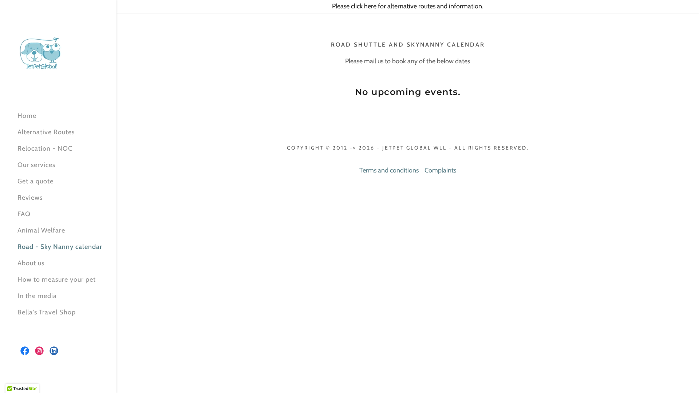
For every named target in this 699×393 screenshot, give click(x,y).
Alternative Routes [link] (46, 132)
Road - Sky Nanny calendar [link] (59, 247)
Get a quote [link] (35, 181)
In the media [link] (37, 296)
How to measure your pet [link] (56, 279)
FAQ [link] (24, 214)
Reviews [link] (30, 198)
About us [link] (30, 263)
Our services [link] (36, 165)
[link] (40, 52)
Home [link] (26, 116)
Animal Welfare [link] (41, 230)
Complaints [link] (440, 170)
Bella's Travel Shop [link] (46, 312)
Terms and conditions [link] (389, 170)
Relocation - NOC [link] (44, 148)
